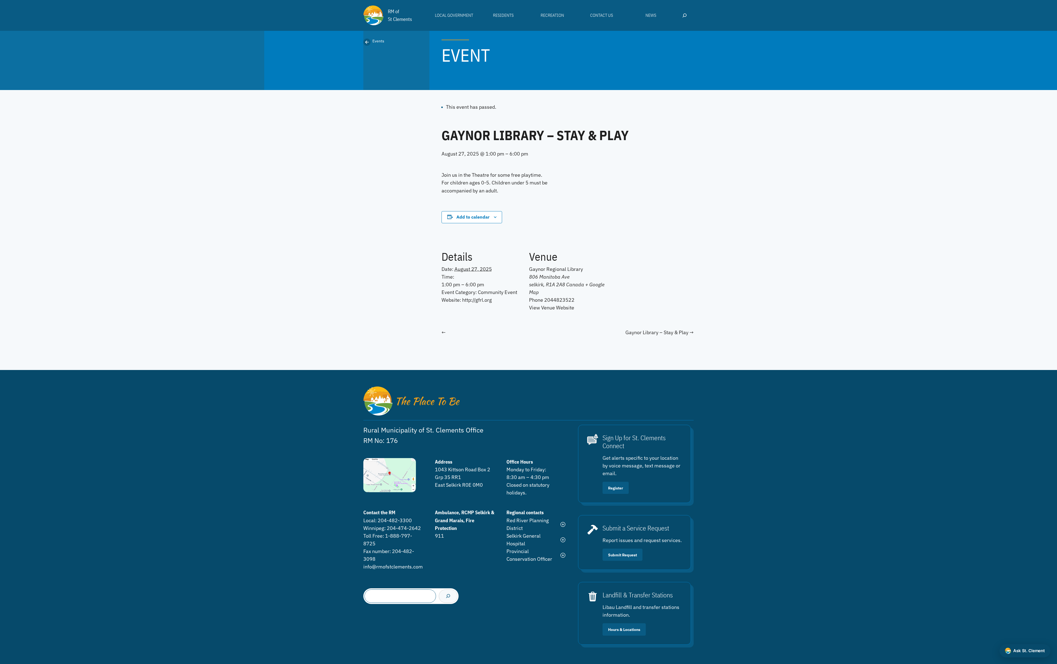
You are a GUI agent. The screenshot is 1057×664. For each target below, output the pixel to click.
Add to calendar (472, 217)
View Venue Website (551, 307)
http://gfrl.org (477, 300)
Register (615, 488)
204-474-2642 (404, 528)
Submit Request (622, 554)
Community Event (497, 292)
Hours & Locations (624, 629)
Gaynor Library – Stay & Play (657, 332)
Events (378, 40)
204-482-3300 (395, 520)
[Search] (448, 596)
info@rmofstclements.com (393, 567)
